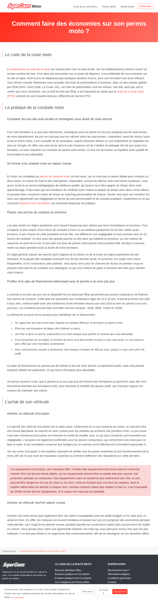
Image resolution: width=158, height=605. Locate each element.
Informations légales (119, 574)
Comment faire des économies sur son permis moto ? (43, 551)
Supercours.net (9, 551)
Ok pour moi (120, 591)
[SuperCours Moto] (13, 565)
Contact (112, 582)
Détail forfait (127, 6)
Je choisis (103, 590)
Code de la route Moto (85, 6)
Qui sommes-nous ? (119, 570)
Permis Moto (109, 6)
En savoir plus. (18, 597)
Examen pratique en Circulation (72, 574)
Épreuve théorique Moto (68, 570)
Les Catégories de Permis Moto (72, 582)
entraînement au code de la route (29, 69)
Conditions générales (119, 578)
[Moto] (19, 6)
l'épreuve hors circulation (34, 203)
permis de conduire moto (55, 176)
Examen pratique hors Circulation (73, 578)
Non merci (88, 591)
